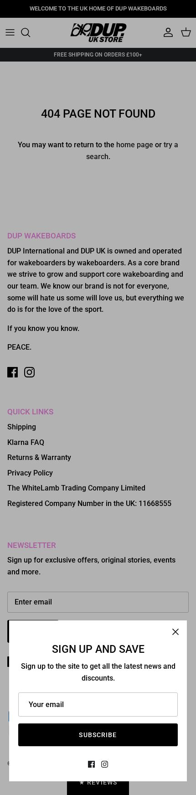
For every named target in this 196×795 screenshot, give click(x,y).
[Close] (175, 632)
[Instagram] (104, 764)
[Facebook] (91, 764)
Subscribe (98, 734)
